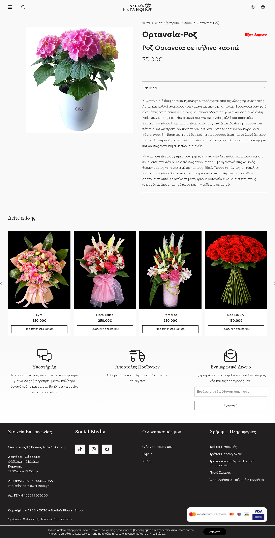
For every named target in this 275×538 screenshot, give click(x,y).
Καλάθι (148, 461)
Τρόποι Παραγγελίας (226, 454)
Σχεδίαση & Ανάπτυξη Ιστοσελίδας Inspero (40, 519)
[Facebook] (107, 449)
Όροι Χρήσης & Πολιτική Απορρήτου (237, 480)
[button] (10, 7)
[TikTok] (80, 449)
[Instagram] (93, 449)
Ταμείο (147, 454)
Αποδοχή (214, 532)
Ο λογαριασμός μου (157, 447)
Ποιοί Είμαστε (220, 472)
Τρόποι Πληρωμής (223, 447)
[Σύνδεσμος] (252, 7)
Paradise (170, 315)
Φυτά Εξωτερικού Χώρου (173, 23)
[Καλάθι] (263, 7)
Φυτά (146, 23)
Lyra (39, 315)
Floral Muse (105, 315)
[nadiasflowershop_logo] (137, 7)
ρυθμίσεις (158, 533)
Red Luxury (235, 315)
